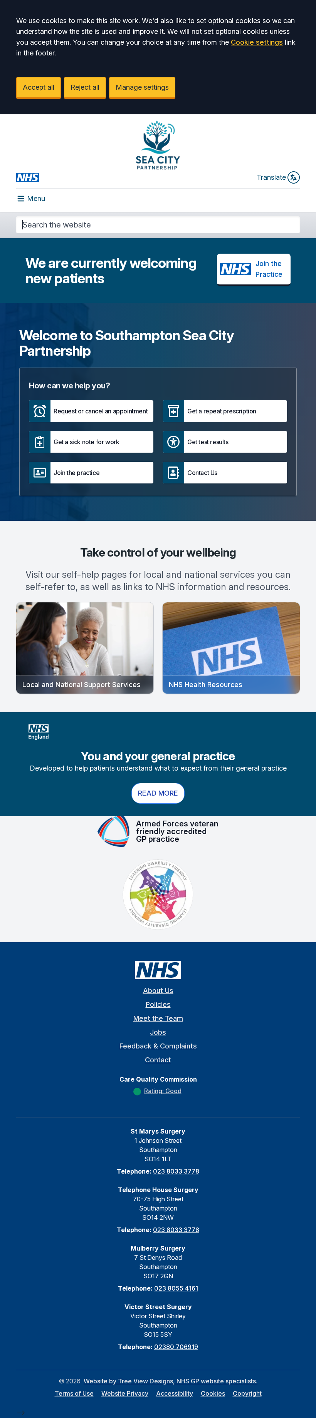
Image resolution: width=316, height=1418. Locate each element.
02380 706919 (176, 1347)
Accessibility (174, 1393)
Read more (158, 793)
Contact (158, 1060)
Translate (271, 177)
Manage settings (142, 87)
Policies (158, 1004)
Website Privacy (124, 1393)
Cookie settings (257, 42)
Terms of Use (74, 1393)
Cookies (213, 1393)
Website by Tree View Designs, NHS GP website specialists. (170, 1381)
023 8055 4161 (176, 1288)
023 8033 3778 (176, 1171)
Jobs (158, 1032)
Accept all (38, 87)
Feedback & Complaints (158, 1046)
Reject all (85, 87)
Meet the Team (158, 1018)
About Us (158, 991)
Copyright (247, 1393)
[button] (91, 411)
